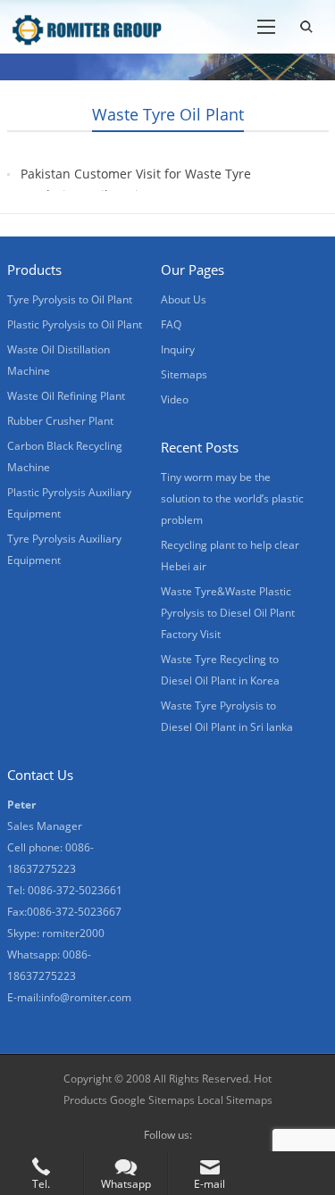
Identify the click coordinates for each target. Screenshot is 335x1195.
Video (174, 399)
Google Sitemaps (152, 1100)
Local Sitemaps (234, 1100)
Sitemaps (184, 374)
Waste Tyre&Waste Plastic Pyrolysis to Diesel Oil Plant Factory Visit (228, 613)
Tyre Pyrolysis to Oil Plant (69, 299)
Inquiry (178, 349)
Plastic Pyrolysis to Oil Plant (74, 324)
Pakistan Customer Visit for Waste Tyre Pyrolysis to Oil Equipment (136, 184)
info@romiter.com (86, 997)
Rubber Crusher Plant (60, 420)
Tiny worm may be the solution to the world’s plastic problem (232, 498)
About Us (183, 299)
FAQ (171, 324)
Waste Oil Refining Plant (66, 395)
